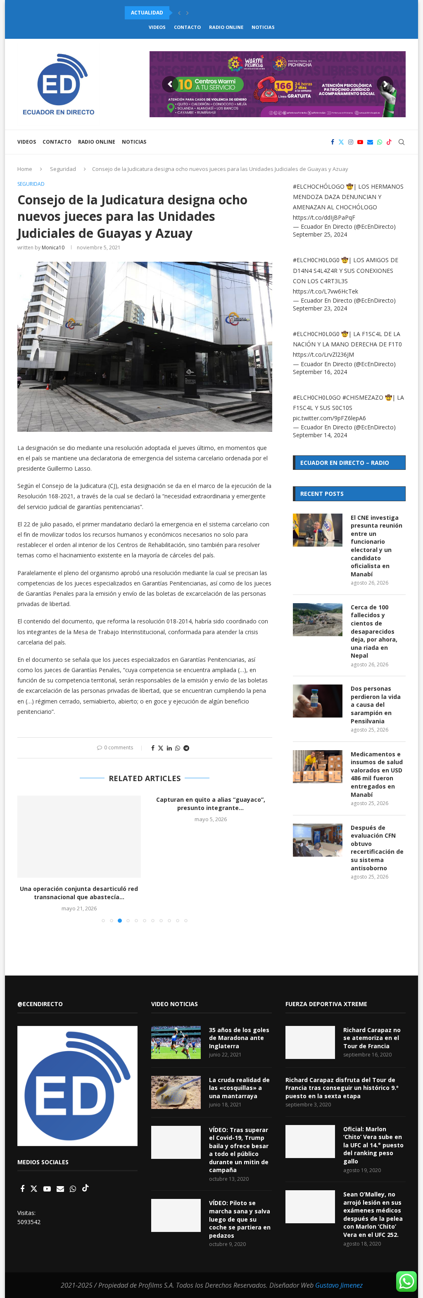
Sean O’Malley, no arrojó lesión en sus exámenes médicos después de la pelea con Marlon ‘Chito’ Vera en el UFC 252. (373, 1214)
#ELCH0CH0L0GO (317, 397)
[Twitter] (341, 142)
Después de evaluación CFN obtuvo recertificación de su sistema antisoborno (377, 848)
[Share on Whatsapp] (177, 748)
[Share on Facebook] (152, 748)
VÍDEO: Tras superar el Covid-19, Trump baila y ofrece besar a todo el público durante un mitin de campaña (239, 1150)
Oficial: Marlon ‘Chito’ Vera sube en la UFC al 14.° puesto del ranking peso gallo (373, 1145)
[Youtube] (360, 142)
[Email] (370, 142)
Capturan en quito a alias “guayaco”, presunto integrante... (210, 804)
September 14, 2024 (320, 435)
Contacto (187, 27)
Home (24, 169)
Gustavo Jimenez (339, 1285)
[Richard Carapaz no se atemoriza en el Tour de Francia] (310, 1042)
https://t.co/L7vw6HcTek (325, 291)
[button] (179, 12)
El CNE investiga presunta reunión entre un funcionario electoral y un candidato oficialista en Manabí (376, 546)
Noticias (263, 27)
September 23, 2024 (320, 308)
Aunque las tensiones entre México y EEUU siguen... (197, 12)
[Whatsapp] (379, 142)
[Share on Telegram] (186, 748)
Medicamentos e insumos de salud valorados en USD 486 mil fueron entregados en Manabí (377, 774)
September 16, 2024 (320, 372)
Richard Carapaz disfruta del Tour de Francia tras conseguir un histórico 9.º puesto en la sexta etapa (342, 1088)
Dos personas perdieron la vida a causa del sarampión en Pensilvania (376, 705)
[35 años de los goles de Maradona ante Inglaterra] (176, 1042)
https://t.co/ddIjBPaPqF (324, 217)
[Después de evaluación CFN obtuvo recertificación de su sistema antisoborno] (317, 840)
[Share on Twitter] (161, 748)
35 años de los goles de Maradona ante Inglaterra (239, 1038)
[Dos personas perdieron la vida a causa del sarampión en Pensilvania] (317, 701)
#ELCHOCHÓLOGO (319, 186)
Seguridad (63, 169)
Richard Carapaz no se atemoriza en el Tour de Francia (372, 1038)
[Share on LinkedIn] (169, 748)
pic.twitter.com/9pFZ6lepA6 (329, 418)
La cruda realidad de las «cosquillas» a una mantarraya (239, 1088)
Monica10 (53, 247)
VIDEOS (157, 27)
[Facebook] (332, 142)
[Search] (401, 142)
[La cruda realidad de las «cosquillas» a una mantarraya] (176, 1092)
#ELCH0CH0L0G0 (316, 260)
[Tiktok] (389, 142)
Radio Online (226, 27)
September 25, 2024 (320, 234)
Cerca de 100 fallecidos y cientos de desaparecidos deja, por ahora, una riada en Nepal (374, 631)
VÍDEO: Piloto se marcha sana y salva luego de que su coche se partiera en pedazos (240, 1219)
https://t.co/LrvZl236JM (323, 354)
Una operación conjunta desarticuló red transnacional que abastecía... (79, 893)
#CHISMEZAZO (362, 397)
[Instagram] (350, 142)
